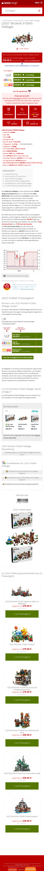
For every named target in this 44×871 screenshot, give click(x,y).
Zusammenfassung (11, 174)
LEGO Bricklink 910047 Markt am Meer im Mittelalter (22, 602)
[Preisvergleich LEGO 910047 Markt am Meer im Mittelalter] (22, 591)
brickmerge (12, 869)
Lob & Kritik (30, 869)
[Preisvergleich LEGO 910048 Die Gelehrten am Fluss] (22, 720)
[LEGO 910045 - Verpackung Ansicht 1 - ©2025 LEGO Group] (22, 520)
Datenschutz (22, 869)
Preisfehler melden (9, 324)
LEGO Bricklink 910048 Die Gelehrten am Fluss (22, 731)
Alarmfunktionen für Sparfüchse (15, 176)
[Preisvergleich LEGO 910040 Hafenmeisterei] (22, 806)
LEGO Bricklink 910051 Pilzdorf (22, 644)
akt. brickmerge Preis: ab (22, 163)
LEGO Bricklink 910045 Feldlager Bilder (17, 181)
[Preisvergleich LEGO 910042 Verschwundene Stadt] (22, 763)
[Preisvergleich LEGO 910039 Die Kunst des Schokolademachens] (22, 677)
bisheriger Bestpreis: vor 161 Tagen (17, 158)
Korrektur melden (26, 144)
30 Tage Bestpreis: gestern (14, 160)
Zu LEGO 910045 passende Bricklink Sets (18, 186)
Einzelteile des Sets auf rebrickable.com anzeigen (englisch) (23, 479)
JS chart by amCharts (12, 251)
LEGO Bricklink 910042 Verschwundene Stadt (22, 773)
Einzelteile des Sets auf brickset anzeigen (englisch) (21, 484)
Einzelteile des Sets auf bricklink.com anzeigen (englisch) (23, 472)
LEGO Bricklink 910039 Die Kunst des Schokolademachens (22, 688)
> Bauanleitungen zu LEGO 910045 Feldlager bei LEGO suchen (22, 453)
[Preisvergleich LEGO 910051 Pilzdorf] (22, 634)
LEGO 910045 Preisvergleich (14, 179)
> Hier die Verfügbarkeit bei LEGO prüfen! (18, 357)
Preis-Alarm (17, 98)
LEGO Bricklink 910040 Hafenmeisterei (22, 816)
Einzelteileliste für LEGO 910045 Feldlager (18, 183)
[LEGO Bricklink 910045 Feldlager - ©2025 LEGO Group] (22, 38)
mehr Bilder (24, 48)
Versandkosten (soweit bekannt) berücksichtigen (18, 322)
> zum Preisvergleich (22, 614)
